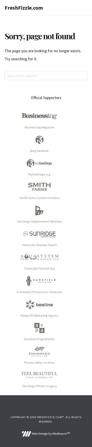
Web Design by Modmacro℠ (50, 434)
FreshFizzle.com (24, 7)
